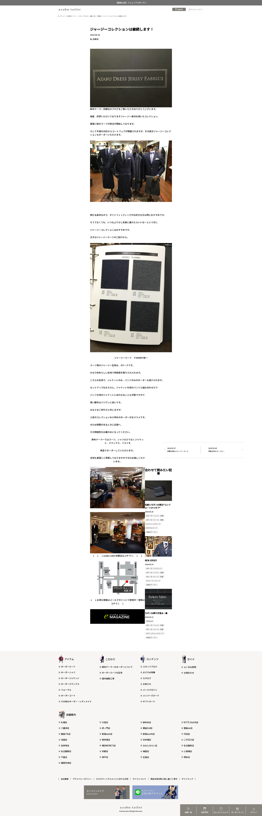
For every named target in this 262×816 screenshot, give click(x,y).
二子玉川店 (189, 739)
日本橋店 (147, 739)
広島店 (146, 757)
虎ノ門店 (106, 728)
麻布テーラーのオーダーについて (117, 666)
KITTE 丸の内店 (191, 722)
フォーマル (66, 689)
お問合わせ (189, 672)
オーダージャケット (70, 678)
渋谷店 (187, 733)
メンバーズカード (151, 695)
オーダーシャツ (68, 672)
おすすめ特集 (149, 672)
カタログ (147, 678)
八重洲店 (65, 728)
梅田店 (146, 751)
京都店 (105, 751)
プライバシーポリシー (82, 779)
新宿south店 (149, 733)
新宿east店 (107, 733)
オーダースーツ (68, 666)
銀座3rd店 (147, 728)
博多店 (187, 757)
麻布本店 (147, 722)
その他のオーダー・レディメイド (76, 701)
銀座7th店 (66, 733)
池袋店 (64, 739)
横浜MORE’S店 (109, 745)
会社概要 (65, 779)
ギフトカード (149, 701)
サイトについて (139, 779)
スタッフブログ (150, 666)
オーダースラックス (70, 683)
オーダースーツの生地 (112, 672)
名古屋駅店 (66, 751)
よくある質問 (190, 667)
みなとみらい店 (150, 745)
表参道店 (106, 739)
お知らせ (147, 683)
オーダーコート (68, 695)
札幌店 (64, 722)
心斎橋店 (188, 751)
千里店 (64, 757)
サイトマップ (187, 779)
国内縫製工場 (108, 678)
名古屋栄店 (189, 745)
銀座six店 (188, 728)
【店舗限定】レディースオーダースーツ (131, 2)
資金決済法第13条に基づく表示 (163, 779)
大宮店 (105, 722)
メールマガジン (150, 689)
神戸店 (105, 757)
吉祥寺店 (65, 745)
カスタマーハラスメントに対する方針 (112, 779)
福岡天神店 (66, 762)
